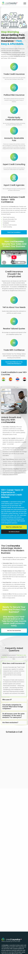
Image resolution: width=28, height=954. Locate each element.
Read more (14, 67)
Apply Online (3, 369)
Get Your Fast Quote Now (14, 630)
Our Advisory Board (14, 531)
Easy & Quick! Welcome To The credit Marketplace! (14, 362)
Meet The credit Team (14, 527)
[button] (14, 663)
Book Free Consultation (14, 232)
